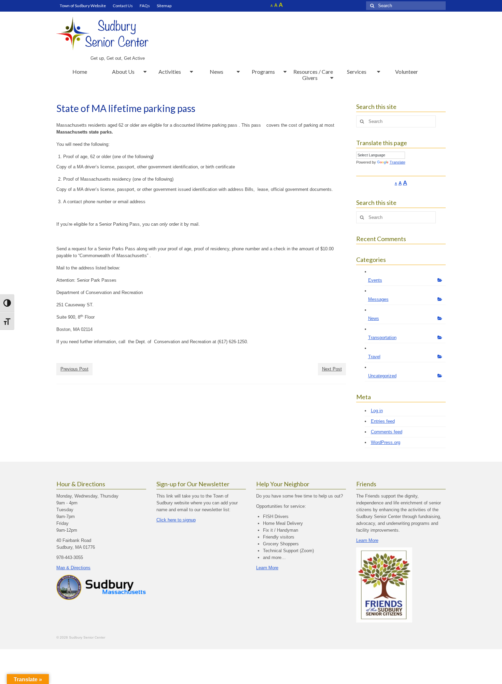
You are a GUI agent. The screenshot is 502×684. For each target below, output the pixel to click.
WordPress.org (385, 442)
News (373, 318)
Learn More (267, 567)
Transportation (382, 337)
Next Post (332, 369)
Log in (377, 410)
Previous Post (74, 369)
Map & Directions (73, 567)
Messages (378, 299)
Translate (397, 162)
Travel (374, 356)
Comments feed (386, 431)
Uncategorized (382, 375)
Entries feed (383, 421)
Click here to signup (176, 519)
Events (375, 280)
